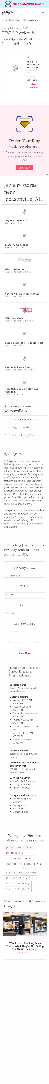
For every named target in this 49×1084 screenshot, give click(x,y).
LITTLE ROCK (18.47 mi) (21, 872)
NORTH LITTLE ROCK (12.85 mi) (24, 865)
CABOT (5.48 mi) (16, 852)
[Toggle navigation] (43, 12)
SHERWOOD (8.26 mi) (19, 858)
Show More (24, 653)
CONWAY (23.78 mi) (18, 878)
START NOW (24, 167)
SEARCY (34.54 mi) (17, 889)
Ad (47, 174)
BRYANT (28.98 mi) (17, 883)
